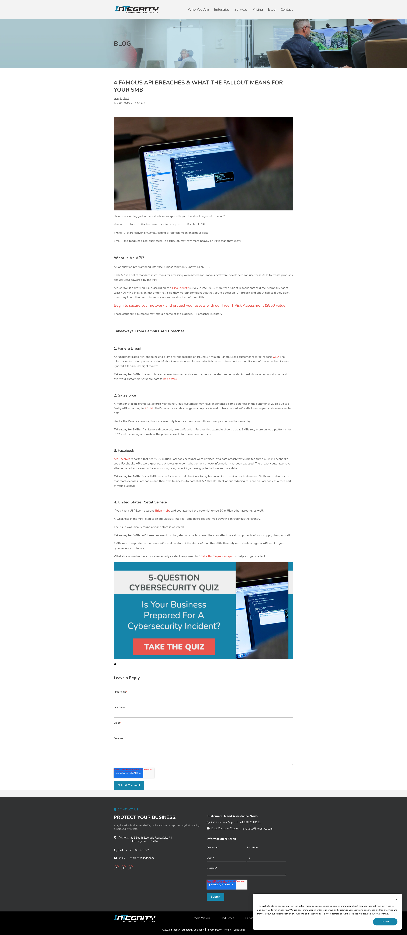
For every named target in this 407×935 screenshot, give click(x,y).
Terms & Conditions (234, 929)
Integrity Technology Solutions (187, 929)
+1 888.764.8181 (250, 822)
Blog (272, 9)
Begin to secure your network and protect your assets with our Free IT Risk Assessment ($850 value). (200, 305)
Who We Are (198, 9)
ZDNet (149, 408)
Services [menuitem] (250, 918)
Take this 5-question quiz (217, 556)
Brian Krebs (162, 511)
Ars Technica (122, 459)
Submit (215, 897)
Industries (221, 9)
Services (241, 9)
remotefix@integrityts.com (257, 828)
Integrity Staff (121, 98)
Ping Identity (180, 288)
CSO (276, 357)
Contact (287, 9)
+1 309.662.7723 (140, 850)
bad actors (170, 379)
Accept (385, 921)
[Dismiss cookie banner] (396, 900)
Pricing (257, 9)
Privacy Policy (214, 929)
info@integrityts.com (142, 858)
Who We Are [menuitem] (202, 918)
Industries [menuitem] (228, 918)
